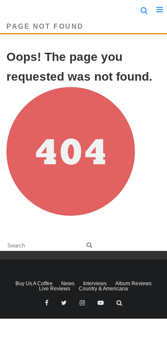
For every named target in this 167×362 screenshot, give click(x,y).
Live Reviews (54, 288)
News (68, 283)
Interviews (95, 283)
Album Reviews (133, 283)
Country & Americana (103, 288)
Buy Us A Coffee (34, 283)
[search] (89, 245)
